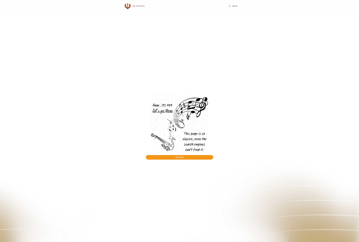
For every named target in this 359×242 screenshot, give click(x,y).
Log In (234, 6)
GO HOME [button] (179, 157)
